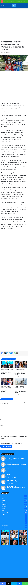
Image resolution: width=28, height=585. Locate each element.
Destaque (4, 496)
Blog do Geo (4, 504)
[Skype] (10, 353)
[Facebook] (2, 353)
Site (1, 430)
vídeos (3, 527)
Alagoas (3, 500)
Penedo (3, 498)
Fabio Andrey (4, 516)
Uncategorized (5, 525)
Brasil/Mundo (4, 506)
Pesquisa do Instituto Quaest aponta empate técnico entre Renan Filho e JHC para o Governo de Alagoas (7, 389)
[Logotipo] (14, 5)
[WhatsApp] (14, 353)
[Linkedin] (7, 353)
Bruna (8, 468)
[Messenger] (12, 353)
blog (3, 521)
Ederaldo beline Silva (11, 486)
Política (3, 502)
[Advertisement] (14, 23)
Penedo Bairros (5, 523)
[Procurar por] (26, 6)
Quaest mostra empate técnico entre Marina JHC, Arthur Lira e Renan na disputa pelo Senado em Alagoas (20, 372)
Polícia (3, 510)
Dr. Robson (4, 514)
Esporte (3, 508)
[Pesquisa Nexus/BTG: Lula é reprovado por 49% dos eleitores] (14, 542)
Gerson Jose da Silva (11, 457)
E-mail (1, 425)
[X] (5, 353)
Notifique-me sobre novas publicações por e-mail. (11, 443)
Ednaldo (8, 474)
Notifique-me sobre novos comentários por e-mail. (11, 440)
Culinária (3, 518)
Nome (1, 419)
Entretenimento (5, 512)
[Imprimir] (17, 353)
